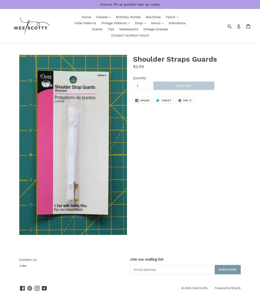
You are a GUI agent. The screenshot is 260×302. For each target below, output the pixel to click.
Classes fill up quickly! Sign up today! (130, 4)
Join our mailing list (147, 259)
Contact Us (28, 260)
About (158, 23)
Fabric (173, 17)
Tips (110, 29)
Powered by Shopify (228, 288)
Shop (141, 23)
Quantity (139, 78)
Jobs (23, 266)
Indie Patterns (85, 23)
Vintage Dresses (155, 29)
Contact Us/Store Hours (130, 35)
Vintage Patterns (116, 23)
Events (97, 29)
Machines (153, 17)
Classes (104, 17)
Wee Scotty (200, 288)
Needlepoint (128, 29)
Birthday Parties (128, 17)
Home (86, 17)
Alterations (177, 23)
